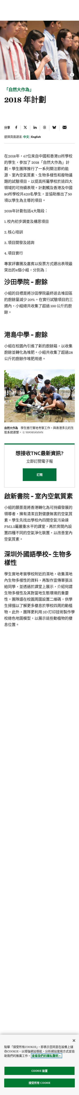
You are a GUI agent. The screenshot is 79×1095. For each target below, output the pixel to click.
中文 (26, 136)
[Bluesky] (54, 127)
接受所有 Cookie (39, 1082)
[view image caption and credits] (72, 73)
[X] (25, 127)
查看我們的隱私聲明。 (46, 1055)
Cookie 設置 (39, 1070)
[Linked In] (35, 127)
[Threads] (44, 127)
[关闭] (74, 1040)
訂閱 (40, 474)
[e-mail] (65, 127)
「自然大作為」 (19, 89)
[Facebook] (16, 127)
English (36, 136)
